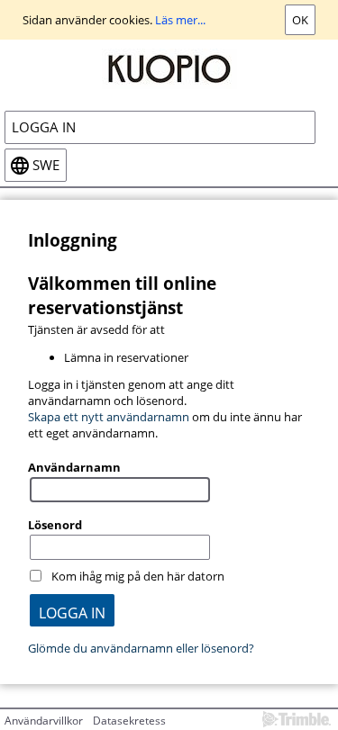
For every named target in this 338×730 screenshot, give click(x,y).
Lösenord (55, 525)
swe (45, 165)
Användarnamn (74, 467)
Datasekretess (129, 720)
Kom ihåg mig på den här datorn (137, 576)
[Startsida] (169, 67)
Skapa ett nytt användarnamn (108, 417)
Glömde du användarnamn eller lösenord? (141, 648)
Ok (300, 20)
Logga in (44, 127)
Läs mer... (180, 20)
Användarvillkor (44, 720)
